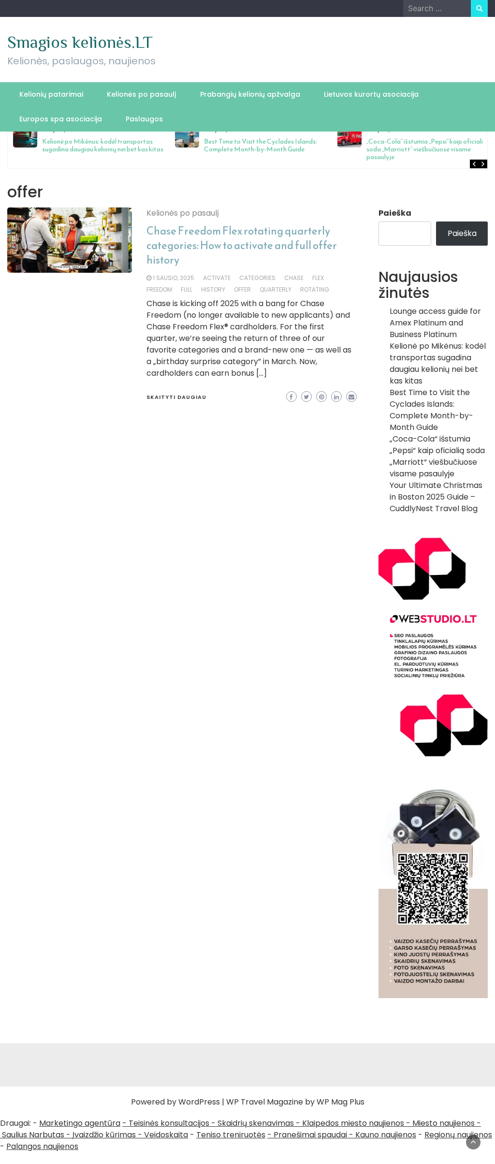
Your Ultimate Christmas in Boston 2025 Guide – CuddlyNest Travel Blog (436, 497)
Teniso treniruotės (230, 1134)
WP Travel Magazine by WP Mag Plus (295, 1101)
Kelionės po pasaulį (141, 94)
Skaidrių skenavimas (256, 1123)
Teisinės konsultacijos (169, 1123)
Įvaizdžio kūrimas (104, 1134)
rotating (314, 289)
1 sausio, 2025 (173, 278)
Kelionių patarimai (51, 94)
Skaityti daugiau (176, 397)
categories (257, 278)
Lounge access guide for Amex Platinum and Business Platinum (435, 323)
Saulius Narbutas (33, 1134)
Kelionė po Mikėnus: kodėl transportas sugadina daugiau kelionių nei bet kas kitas (102, 145)
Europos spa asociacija (60, 119)
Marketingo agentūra (79, 1123)
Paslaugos (144, 119)
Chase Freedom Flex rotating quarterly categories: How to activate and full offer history (241, 245)
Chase (294, 278)
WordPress (199, 1101)
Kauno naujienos (385, 1134)
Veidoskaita (166, 1134)
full (186, 289)
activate (217, 278)
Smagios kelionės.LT (80, 42)
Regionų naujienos (458, 1134)
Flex (318, 278)
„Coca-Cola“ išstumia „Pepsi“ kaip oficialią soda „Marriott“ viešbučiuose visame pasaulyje (426, 149)
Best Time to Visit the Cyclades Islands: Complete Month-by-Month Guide (260, 145)
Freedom (159, 289)
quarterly (275, 289)
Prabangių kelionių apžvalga (250, 94)
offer (242, 289)
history (213, 289)
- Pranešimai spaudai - (311, 1134)
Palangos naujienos (42, 1146)
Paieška (395, 213)
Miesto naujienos (443, 1123)
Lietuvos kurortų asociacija (371, 94)
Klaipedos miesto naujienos (353, 1123)
